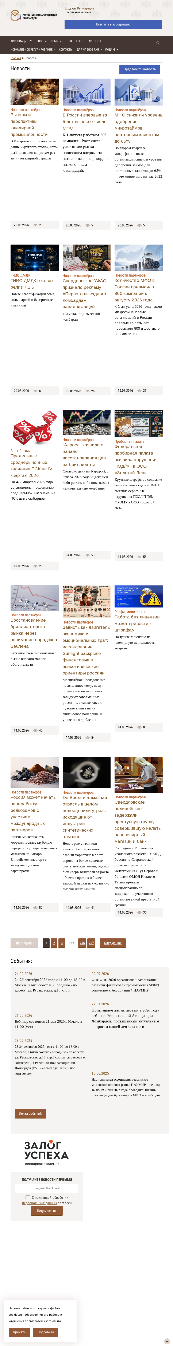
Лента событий (30, 1113)
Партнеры (94, 41)
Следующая (113, 943)
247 (91, 943)
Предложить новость (140, 69)
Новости (41, 41)
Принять (19, 1332)
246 (82, 943)
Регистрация (85, 8)
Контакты (66, 49)
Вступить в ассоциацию (113, 24)
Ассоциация (19, 41)
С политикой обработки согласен (47, 1200)
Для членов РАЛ (88, 49)
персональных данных (39, 1203)
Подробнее (46, 1332)
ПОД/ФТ (110, 49)
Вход (68, 8)
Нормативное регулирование (32, 49)
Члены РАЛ (75, 41)
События (57, 41)
